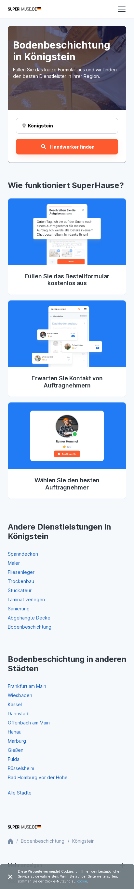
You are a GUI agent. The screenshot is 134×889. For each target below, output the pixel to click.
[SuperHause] (24, 9)
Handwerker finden (72, 147)
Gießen (15, 750)
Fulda (14, 759)
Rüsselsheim (21, 768)
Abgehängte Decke (29, 617)
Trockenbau (21, 581)
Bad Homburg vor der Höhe (38, 777)
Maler (14, 563)
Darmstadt (19, 713)
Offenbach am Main (29, 722)
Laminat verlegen (26, 599)
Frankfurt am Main (27, 686)
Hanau (14, 732)
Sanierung (19, 608)
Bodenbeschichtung (29, 627)
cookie (82, 881)
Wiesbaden (20, 695)
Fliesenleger (21, 572)
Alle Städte (20, 792)
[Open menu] (121, 9)
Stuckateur (20, 590)
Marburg (17, 741)
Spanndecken (23, 554)
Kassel (15, 704)
